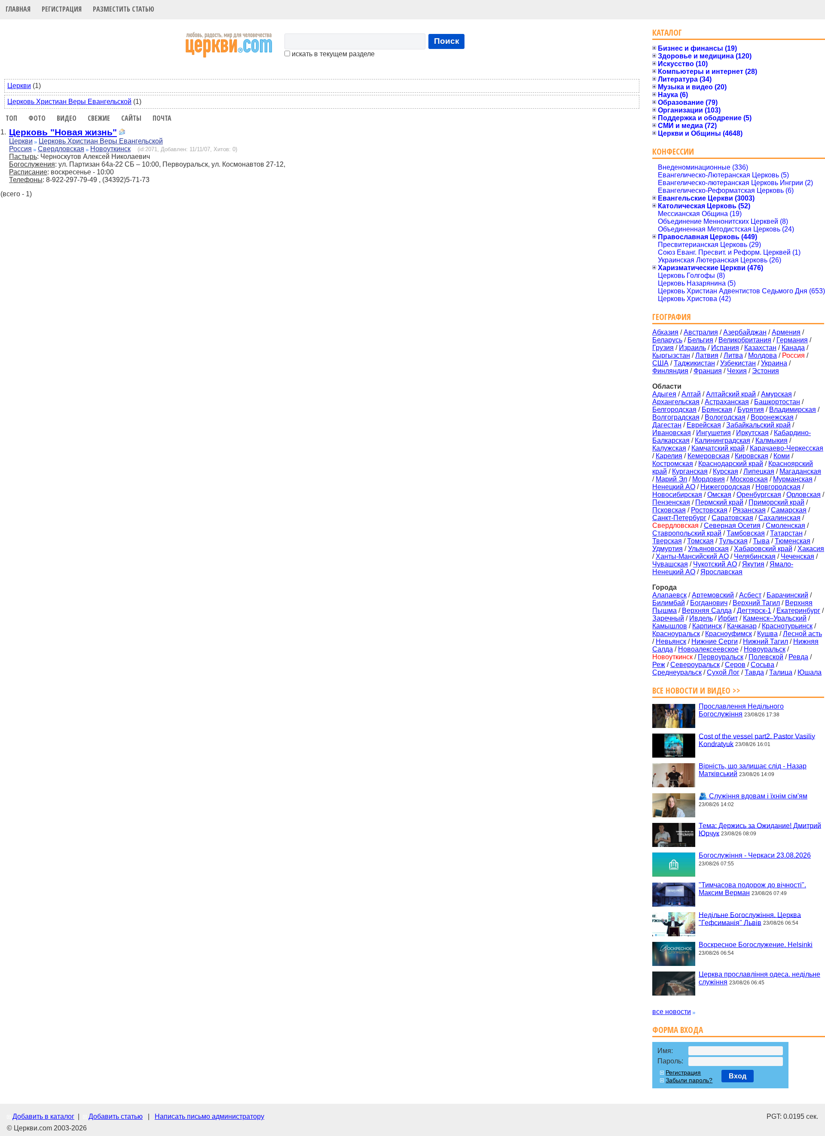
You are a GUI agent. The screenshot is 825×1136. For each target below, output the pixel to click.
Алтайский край (731, 394)
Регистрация (62, 9)
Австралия (701, 332)
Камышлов (669, 626)
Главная (18, 9)
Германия (792, 340)
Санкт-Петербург (679, 517)
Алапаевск (669, 595)
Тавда (754, 672)
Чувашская (670, 564)
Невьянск (671, 641)
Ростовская (709, 510)
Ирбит (728, 618)
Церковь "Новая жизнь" (63, 132)
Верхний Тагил (756, 602)
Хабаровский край (763, 548)
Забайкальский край (758, 425)
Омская (719, 494)
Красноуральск (676, 633)
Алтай (691, 394)
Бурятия (750, 409)
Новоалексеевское (708, 649)
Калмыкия (771, 440)
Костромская (672, 463)
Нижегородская (725, 486)
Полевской (766, 657)
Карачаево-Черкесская (786, 448)
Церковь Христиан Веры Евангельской (69, 101)
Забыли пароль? (689, 1080)
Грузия (663, 347)
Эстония (765, 371)
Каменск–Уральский (775, 618)
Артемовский (713, 595)
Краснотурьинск (787, 626)
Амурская (776, 394)
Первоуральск (720, 657)
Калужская (669, 448)
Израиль (692, 347)
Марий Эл (671, 479)
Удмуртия (667, 548)
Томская (700, 541)
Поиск (446, 41)
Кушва (767, 633)
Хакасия (811, 548)
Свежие (99, 118)
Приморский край (776, 502)
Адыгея (664, 394)
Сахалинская (779, 517)
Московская (749, 479)
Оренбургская (758, 494)
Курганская (690, 471)
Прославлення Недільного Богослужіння (741, 710)
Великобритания (744, 340)
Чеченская (797, 556)
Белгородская (674, 409)
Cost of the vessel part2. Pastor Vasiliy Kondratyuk (757, 739)
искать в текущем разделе (332, 54)
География (671, 317)
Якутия (753, 564)
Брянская (717, 409)
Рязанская (749, 510)
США (660, 363)
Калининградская (722, 440)
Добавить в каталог (43, 1116)
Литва (733, 355)
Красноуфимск (728, 633)
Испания (725, 347)
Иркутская (752, 432)
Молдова (762, 355)
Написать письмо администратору (209, 1116)
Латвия (706, 355)
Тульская (733, 541)
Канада (793, 347)
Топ (11, 118)
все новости (671, 1011)
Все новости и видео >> (696, 690)
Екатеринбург (798, 610)
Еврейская (704, 425)
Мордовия (708, 479)
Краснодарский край (730, 463)
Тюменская (792, 541)
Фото (37, 118)
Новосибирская (677, 494)
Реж (658, 664)
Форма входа (677, 1029)
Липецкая (758, 471)
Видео (66, 118)
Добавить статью (116, 1116)
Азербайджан (745, 332)
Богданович (708, 602)
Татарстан (786, 533)
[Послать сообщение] (122, 133)
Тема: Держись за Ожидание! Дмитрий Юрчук (760, 829)
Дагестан (666, 425)
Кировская (751, 456)
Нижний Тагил (765, 641)
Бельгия (700, 340)
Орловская (803, 494)
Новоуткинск (110, 148)
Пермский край (719, 502)
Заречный (668, 618)
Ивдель (701, 618)
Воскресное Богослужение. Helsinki (756, 944)
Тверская (667, 541)
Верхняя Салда (707, 610)
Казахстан (760, 347)
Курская (725, 471)
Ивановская (671, 432)
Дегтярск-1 (754, 610)
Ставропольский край (686, 533)
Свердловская (61, 148)
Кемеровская (709, 456)
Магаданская (800, 471)
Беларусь (667, 340)
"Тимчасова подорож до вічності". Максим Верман (752, 888)
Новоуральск (764, 649)
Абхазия (665, 332)
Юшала (810, 672)
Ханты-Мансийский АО (692, 556)
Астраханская (727, 401)
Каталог (667, 32)
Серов (735, 664)
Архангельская (676, 401)
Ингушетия (713, 432)
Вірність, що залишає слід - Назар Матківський (753, 769)
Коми (781, 456)
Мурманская (793, 479)
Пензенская (671, 502)
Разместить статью (123, 9)
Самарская (789, 510)
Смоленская (785, 525)
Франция (708, 371)
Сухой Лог (723, 672)
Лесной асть (802, 633)
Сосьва (762, 664)
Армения (786, 332)
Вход (737, 1076)
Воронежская (772, 417)
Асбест (750, 595)
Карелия (669, 456)
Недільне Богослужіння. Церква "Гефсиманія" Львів (750, 918)
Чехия (737, 371)
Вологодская (725, 417)
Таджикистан (694, 363)
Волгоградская (676, 417)
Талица (780, 672)
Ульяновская (708, 548)
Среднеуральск (677, 672)
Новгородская (778, 486)
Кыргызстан (671, 355)
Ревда (798, 657)
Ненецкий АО (673, 486)
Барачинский (787, 595)
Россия (20, 148)
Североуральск (695, 664)
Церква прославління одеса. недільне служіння (759, 978)
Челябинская (755, 556)
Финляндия (670, 371)
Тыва (761, 541)
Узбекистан (738, 363)
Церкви (19, 85)
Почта (162, 118)
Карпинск (707, 626)
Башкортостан (777, 401)
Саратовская (732, 517)
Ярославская (721, 572)
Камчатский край (718, 448)
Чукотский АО (715, 564)
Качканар (742, 626)
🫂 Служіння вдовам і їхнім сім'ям (753, 796)
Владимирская (792, 409)
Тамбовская (746, 533)
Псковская (669, 510)
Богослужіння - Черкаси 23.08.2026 (755, 855)
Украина (774, 363)
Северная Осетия (732, 525)
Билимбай (668, 602)
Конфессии (673, 151)
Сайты (131, 118)
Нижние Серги (714, 641)
